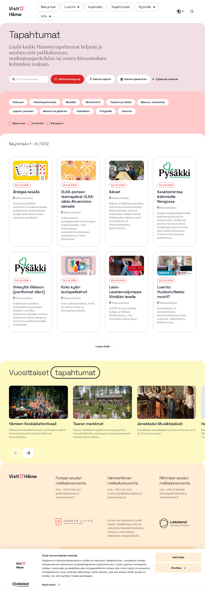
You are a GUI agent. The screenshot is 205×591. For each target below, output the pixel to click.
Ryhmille (145, 7)
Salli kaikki (178, 557)
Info (44, 16)
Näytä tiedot (49, 584)
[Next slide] (28, 453)
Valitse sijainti (102, 79)
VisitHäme (15, 11)
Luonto (69, 7)
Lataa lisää (103, 346)
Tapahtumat (120, 7)
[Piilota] (78, 7)
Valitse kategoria (69, 79)
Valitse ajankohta (135, 79)
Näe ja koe (48, 7)
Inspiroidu (95, 7)
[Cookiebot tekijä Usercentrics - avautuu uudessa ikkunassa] (21, 584)
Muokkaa (176, 567)
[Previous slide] (16, 453)
